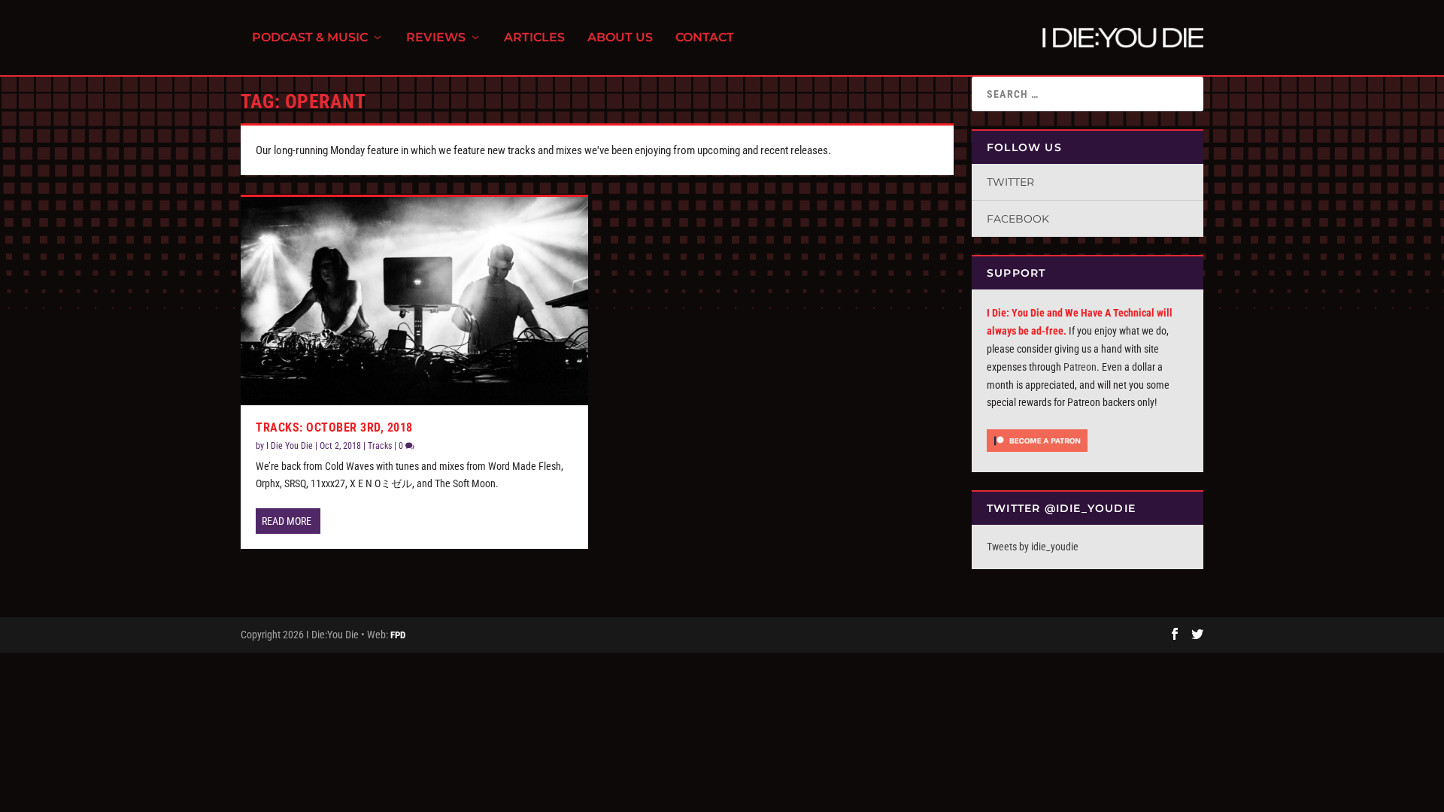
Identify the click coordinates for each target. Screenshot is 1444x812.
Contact (704, 38)
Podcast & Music (310, 38)
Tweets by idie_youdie (1032, 547)
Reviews (436, 38)
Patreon (1080, 367)
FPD (397, 635)
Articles (534, 38)
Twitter (1010, 182)
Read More (286, 521)
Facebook (1018, 219)
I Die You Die (289, 446)
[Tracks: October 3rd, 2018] (414, 301)
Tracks (380, 446)
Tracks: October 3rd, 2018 (334, 427)
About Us (620, 38)
